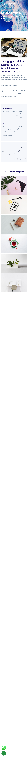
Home (2, 22)
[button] (3, 48)
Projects (8, 22)
